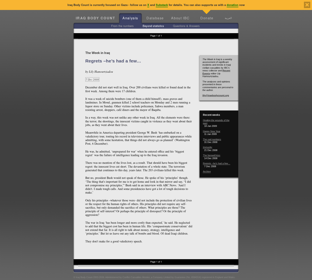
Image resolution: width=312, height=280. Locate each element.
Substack (162, 5)
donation (232, 5)
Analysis (130, 18)
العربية (228, 17)
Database (155, 18)
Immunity (207, 147)
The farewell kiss (211, 155)
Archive (207, 171)
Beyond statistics (153, 26)
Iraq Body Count (95, 18)
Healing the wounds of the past (216, 121)
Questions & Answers (186, 26)
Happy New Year (211, 131)
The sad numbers (212, 139)
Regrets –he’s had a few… (216, 163)
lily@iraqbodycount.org (215, 95)
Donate (207, 18)
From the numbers (122, 26)
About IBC (180, 18)
